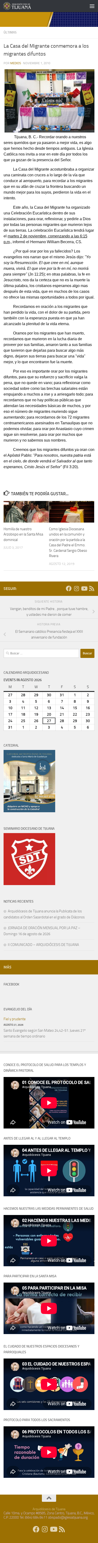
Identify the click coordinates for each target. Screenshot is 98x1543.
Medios (15, 63)
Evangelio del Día (18, 1009)
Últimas (10, 32)
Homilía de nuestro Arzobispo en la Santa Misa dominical (23, 534)
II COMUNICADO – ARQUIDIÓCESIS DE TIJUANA (43, 945)
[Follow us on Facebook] (69, 588)
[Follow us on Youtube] (84, 588)
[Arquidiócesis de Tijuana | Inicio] (21, 6)
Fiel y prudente (15, 1019)
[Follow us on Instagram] (76, 588)
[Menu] (92, 6)
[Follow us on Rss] (91, 588)
